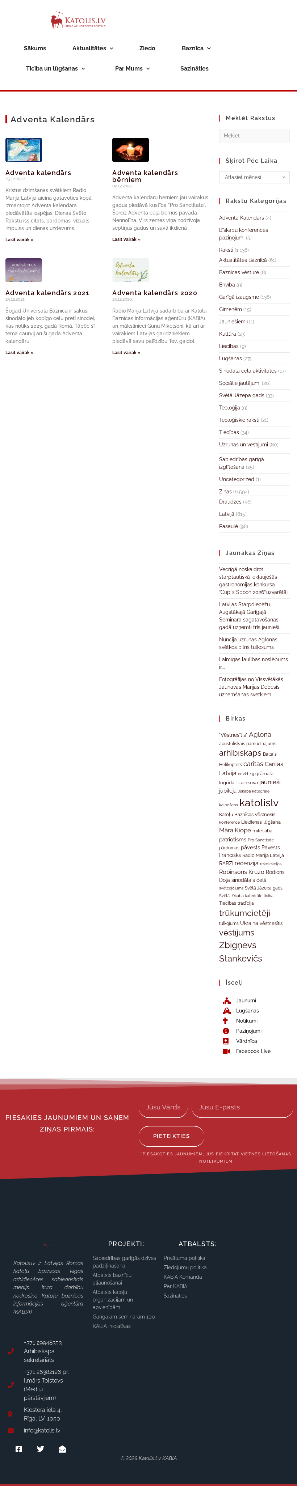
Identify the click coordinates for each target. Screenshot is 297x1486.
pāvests (250, 847)
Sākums (35, 48)
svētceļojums (231, 888)
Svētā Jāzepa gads (241, 395)
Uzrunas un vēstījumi (243, 444)
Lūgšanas (230, 358)
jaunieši (270, 782)
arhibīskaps (240, 752)
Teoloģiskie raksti (239, 420)
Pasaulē (228, 526)
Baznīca (193, 48)
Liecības (229, 346)
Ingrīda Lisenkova (238, 782)
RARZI (226, 863)
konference (229, 822)
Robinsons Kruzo (241, 872)
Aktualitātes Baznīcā (243, 260)
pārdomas (229, 847)
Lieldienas (251, 822)
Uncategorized (236, 479)
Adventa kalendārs (38, 173)
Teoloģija (229, 408)
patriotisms (232, 839)
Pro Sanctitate (261, 839)
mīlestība (262, 830)
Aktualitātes (89, 48)
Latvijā (226, 514)
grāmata (264, 773)
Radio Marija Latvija (263, 855)
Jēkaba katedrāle (253, 791)
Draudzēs (230, 502)
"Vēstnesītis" (233, 735)
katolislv (259, 802)
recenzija (247, 863)
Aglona (260, 734)
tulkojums (229, 923)
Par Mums (129, 68)
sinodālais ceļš (248, 880)
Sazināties (194, 68)
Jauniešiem (232, 321)
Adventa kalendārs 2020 (154, 293)
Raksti (226, 250)
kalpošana (228, 805)
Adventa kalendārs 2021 (47, 293)
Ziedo (147, 48)
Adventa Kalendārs (241, 218)
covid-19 (246, 774)
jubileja (228, 790)
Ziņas (225, 491)
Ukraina (249, 923)
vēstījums (236, 932)
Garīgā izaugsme (239, 297)
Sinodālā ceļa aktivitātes (248, 371)
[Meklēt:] (254, 135)
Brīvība (227, 285)
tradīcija (246, 903)
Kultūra (227, 334)
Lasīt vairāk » (19, 239)
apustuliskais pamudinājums (247, 743)
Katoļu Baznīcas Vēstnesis (247, 814)
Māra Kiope (235, 830)
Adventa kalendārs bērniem (145, 176)
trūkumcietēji (244, 913)
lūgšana (272, 822)
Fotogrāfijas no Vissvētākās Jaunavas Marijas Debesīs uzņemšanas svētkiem (251, 686)
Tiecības (229, 432)
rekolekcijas (270, 864)
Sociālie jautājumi (239, 383)
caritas (253, 764)
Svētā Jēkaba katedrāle (240, 895)
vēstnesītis (271, 923)
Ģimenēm (230, 309)
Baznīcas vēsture (239, 272)
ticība (268, 895)
